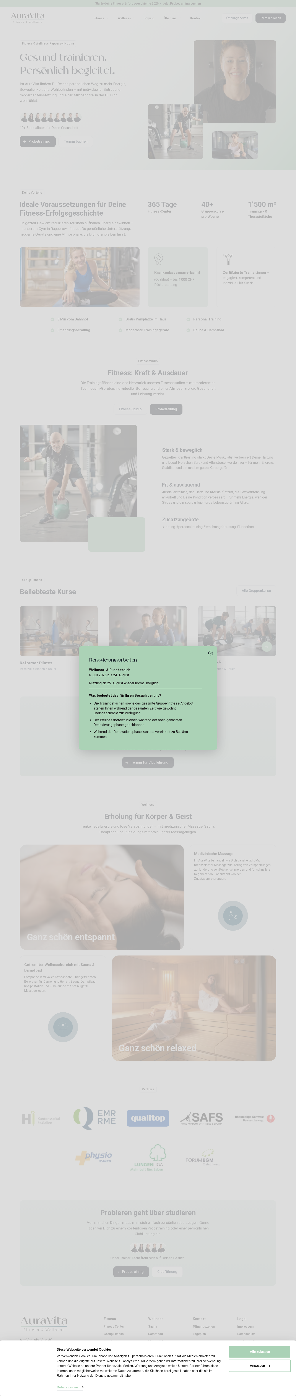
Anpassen (257, 1365)
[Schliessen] (210, 653)
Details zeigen (67, 1387)
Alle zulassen (260, 1351)
